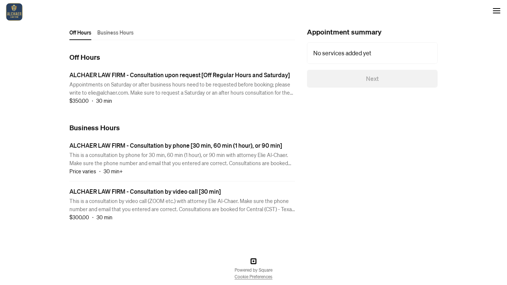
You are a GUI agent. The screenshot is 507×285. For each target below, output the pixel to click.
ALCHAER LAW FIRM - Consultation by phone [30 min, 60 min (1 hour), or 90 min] (175, 145)
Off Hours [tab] (80, 32)
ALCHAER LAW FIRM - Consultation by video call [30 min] (145, 191)
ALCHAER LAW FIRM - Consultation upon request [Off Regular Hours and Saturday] (179, 75)
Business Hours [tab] (115, 32)
